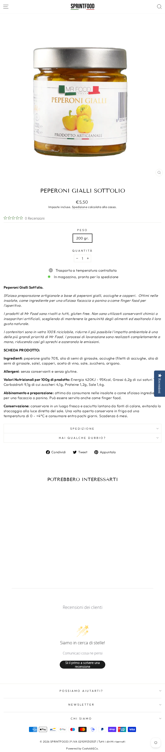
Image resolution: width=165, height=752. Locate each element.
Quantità (82, 250)
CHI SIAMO (81, 718)
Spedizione (79, 207)
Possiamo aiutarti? (81, 690)
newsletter (81, 704)
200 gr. (82, 238)
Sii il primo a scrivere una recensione (82, 665)
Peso (82, 230)
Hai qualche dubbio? (82, 438)
